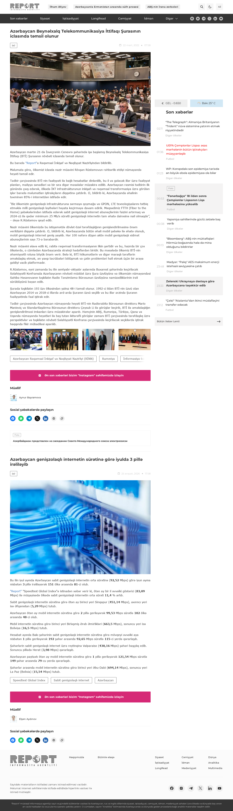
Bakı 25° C (209, 103)
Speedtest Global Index (29, 680)
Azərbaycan (106, 680)
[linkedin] (215, 18)
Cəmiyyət (187, 757)
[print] (53, 418)
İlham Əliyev (58, 6)
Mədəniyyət (189, 768)
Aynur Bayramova (30, 397)
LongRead (161, 768)
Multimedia (215, 768)
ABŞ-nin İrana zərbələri (162, 6)
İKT (13, 45)
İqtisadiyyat (162, 762)
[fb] (192, 18)
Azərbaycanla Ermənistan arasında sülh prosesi (107, 6)
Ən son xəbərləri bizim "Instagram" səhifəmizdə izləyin (84, 375)
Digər (169, 18)
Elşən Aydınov (28, 719)
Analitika (213, 762)
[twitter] (209, 18)
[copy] (62, 418)
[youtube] (221, 18)
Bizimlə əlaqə (106, 757)
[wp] (21, 418)
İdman (186, 762)
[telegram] (204, 18)
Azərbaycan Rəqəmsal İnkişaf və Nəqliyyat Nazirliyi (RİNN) (53, 358)
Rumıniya (108, 358)
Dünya (212, 757)
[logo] (24, 6)
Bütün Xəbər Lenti (168, 321)
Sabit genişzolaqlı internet (71, 680)
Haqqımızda (76, 757)
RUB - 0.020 (173, 103)
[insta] (198, 18)
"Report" (31, 163)
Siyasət (159, 757)
